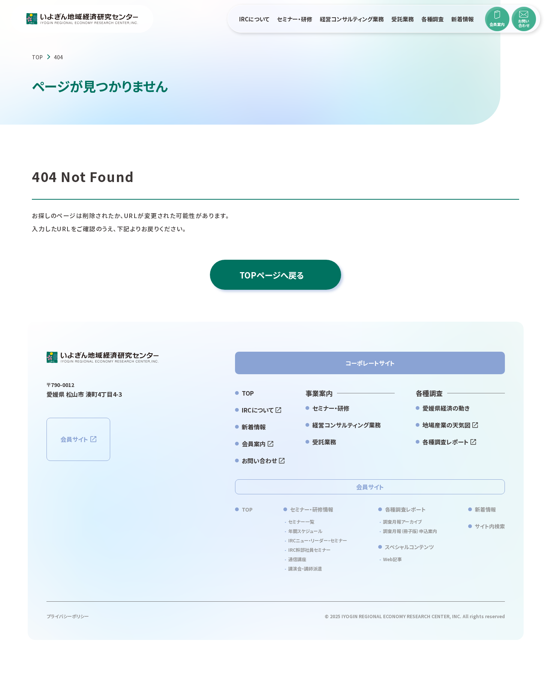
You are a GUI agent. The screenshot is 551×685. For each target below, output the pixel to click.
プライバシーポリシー (67, 616)
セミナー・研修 (294, 19)
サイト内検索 (490, 526)
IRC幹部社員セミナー (309, 550)
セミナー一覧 (301, 521)
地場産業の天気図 (446, 425)
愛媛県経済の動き (446, 408)
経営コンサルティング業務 (352, 19)
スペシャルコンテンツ (409, 547)
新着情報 (462, 19)
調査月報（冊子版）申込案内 (410, 531)
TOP (37, 57)
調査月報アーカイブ (402, 521)
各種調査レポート (445, 442)
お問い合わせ (259, 460)
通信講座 (297, 559)
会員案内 (254, 443)
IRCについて (254, 19)
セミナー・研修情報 (311, 509)
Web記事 (392, 559)
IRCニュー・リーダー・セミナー (317, 540)
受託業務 (402, 19)
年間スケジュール (305, 531)
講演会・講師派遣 (305, 568)
